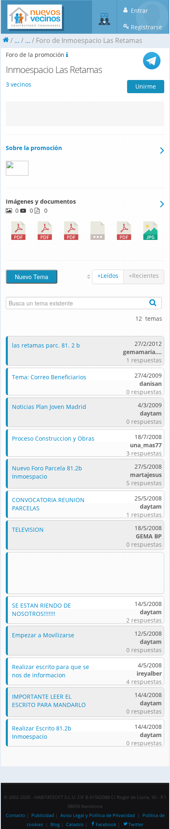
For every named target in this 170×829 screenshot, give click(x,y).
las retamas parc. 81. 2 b (46, 345)
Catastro (75, 824)
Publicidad (42, 815)
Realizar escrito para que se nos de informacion (50, 671)
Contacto (15, 815)
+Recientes (144, 275)
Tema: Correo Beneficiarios (49, 377)
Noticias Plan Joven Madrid (49, 407)
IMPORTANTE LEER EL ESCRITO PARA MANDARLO (49, 701)
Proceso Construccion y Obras (53, 438)
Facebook (106, 824)
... (16, 40)
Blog (55, 824)
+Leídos (107, 275)
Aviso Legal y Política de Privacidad (97, 815)
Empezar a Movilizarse (43, 635)
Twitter (135, 824)
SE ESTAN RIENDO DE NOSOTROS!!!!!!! (41, 609)
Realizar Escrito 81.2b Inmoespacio (41, 732)
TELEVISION (28, 529)
